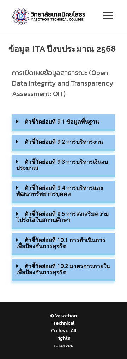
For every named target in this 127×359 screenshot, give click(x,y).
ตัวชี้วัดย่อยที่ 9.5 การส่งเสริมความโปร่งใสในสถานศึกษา (62, 217)
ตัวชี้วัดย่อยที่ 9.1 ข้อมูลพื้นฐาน (62, 121)
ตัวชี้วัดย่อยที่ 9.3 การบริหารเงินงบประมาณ (62, 165)
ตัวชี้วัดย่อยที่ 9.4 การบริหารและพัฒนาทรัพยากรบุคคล (59, 191)
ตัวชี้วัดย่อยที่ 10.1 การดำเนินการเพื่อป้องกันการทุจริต (60, 243)
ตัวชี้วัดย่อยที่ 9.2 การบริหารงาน (64, 141)
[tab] (63, 122)
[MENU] (108, 15)
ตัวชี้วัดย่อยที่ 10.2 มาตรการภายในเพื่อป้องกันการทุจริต (63, 269)
